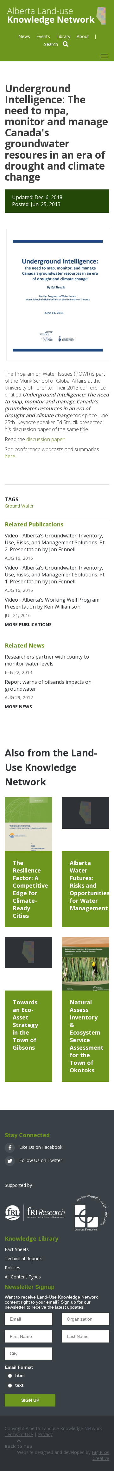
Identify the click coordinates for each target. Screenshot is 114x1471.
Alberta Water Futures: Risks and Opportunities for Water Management (90, 885)
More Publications (28, 624)
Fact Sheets (17, 1249)
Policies (12, 1268)
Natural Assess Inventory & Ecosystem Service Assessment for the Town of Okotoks (87, 1036)
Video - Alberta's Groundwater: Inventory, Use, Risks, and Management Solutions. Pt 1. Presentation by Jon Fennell (54, 574)
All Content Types (23, 1277)
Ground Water (19, 506)
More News (18, 707)
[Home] (55, 15)
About (83, 36)
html (20, 1375)
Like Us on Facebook (40, 1147)
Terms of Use (19, 1434)
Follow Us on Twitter (40, 1160)
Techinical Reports (23, 1258)
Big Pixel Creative (100, 1455)
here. (10, 456)
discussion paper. (46, 439)
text (19, 1385)
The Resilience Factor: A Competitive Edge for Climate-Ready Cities (30, 889)
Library (63, 36)
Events (43, 36)
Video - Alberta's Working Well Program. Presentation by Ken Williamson (52, 603)
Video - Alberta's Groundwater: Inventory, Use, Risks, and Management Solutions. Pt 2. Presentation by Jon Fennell (54, 542)
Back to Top (18, 1446)
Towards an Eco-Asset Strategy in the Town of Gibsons (25, 1024)
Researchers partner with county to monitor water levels (47, 660)
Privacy (45, 1434)
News (24, 36)
